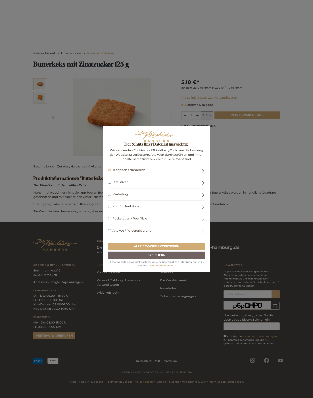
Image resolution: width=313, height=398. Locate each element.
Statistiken (120, 182)
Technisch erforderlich (128, 170)
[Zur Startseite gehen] (156, 136)
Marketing (120, 194)
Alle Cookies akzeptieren (156, 246)
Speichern (157, 255)
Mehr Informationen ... (162, 265)
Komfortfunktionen (126, 206)
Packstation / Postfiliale (129, 218)
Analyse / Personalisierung (132, 230)
